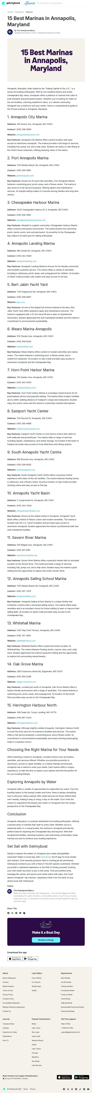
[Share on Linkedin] (20, 913)
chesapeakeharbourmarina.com (31, 220)
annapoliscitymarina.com (27, 134)
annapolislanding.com (26, 261)
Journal (6, 1019)
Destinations (7, 1036)
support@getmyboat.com (70, 1032)
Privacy (33, 1089)
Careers (6, 982)
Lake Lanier (36, 1036)
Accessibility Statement (11, 1003)
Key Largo (35, 1032)
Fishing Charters (67, 986)
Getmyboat (45, 857)
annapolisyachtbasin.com (28, 511)
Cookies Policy (8, 999)
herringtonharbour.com (27, 723)
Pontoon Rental (66, 995)
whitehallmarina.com (25, 641)
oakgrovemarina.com (26, 682)
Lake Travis (36, 1028)
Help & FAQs (65, 1024)
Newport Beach (37, 1040)
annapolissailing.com (26, 596)
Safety (34, 990)
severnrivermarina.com (26, 555)
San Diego (36, 1061)
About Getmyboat (9, 978)
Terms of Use (8, 990)
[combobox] (50, 3)
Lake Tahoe (36, 1049)
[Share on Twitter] (12, 913)
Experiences (66, 973)
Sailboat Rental (66, 1003)
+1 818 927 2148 (67, 1028)
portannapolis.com (25, 175)
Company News (8, 1024)
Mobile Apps (36, 986)
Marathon (35, 1057)
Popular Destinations (41, 1019)
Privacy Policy (8, 995)
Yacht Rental (65, 999)
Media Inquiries (8, 986)
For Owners (36, 982)
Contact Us (7, 1011)
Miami (34, 1024)
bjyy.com (20, 302)
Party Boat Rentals (67, 1011)
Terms (25, 1089)
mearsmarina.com (24, 346)
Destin (34, 1045)
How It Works (37, 978)
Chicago (35, 1053)
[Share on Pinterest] (16, 913)
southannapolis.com (25, 470)
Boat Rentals (65, 978)
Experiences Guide (10, 1032)
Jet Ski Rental (66, 982)
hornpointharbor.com (26, 388)
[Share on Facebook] (8, 913)
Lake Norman (37, 1065)
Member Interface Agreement (14, 1007)
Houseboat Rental (67, 990)
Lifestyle (6, 1028)
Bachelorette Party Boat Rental (72, 1007)
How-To (6, 1040)
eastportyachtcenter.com (28, 429)
